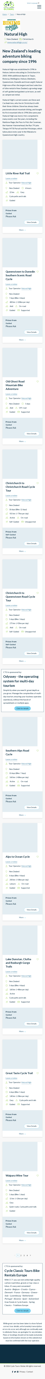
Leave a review (11, 178)
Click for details (22, 708)
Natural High (26, 183)
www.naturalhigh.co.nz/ (17, 42)
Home (4, 14)
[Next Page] (30, 1255)
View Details (32, 222)
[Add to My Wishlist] (37, 173)
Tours (12, 14)
